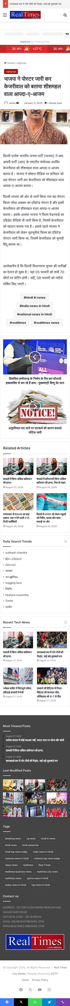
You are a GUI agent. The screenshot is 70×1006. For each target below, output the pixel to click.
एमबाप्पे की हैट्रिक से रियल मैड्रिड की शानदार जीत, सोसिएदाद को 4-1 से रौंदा (49, 692)
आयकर (8, 570)
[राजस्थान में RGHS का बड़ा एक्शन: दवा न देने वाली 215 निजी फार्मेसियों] (18, 501)
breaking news (13, 838)
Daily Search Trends (17, 541)
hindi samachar (30, 845)
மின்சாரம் (10, 564)
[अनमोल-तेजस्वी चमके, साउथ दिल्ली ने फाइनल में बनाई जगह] (57, 811)
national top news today (47, 858)
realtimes (19, 323)
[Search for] (65, 16)
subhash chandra (16, 552)
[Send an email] (17, 103)
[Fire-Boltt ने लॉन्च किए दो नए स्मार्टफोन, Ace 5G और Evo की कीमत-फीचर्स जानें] (35, 811)
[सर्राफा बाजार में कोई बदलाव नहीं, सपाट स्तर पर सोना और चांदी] (13, 785)
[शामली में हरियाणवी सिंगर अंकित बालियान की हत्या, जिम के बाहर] (52, 466)
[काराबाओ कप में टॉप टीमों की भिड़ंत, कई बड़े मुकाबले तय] (52, 640)
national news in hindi (35, 314)
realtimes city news (47, 871)
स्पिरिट (8, 588)
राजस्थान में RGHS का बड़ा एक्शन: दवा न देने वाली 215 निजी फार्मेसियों (16, 517)
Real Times (44, 865)
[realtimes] (25, 15)
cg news (31, 838)
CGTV (54, 973)
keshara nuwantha (17, 594)
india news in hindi (36, 306)
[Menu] (5, 16)
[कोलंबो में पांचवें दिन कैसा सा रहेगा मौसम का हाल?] (13, 811)
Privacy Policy (40, 979)
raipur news (11, 865)
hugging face (13, 582)
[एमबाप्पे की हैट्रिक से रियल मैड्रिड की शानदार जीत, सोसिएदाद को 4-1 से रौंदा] (52, 675)
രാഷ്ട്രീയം (11, 576)
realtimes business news (18, 871)
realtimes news (47, 323)
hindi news (11, 845)
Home (10, 63)
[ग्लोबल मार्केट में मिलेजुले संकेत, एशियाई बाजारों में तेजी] (18, 675)
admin (12, 103)
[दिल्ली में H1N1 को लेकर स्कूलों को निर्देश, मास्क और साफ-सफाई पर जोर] (52, 501)
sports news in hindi (37, 878)
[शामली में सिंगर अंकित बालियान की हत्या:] (18, 466)
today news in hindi (15, 884)
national (21, 63)
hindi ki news (36, 297)
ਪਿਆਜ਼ (9, 601)
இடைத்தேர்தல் (13, 558)
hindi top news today (16, 851)
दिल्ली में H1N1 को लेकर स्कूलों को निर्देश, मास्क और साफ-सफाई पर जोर (51, 517)
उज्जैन (8, 607)
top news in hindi (41, 884)
